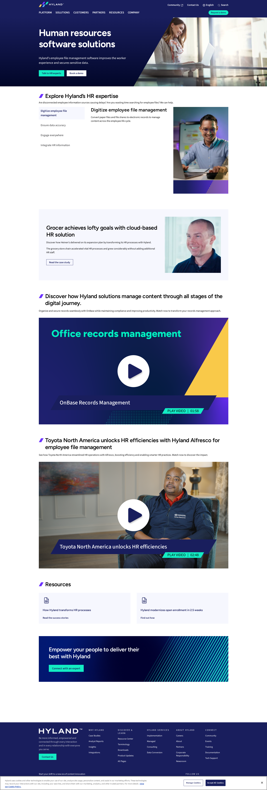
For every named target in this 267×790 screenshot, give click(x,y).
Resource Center (125, 738)
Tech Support (211, 758)
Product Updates (126, 755)
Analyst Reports (96, 741)
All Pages (122, 761)
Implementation (154, 735)
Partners (180, 747)
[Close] (262, 782)
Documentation (212, 752)
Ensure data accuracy (53, 125)
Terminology (124, 744)
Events (208, 741)
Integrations (94, 752)
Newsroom (181, 761)
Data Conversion (154, 752)
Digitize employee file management (54, 113)
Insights (92, 747)
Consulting (152, 747)
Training (209, 747)
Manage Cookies (193, 782)
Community (210, 735)
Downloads (123, 750)
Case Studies (94, 735)
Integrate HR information (55, 145)
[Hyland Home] (51, 5)
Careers (179, 735)
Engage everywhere (52, 135)
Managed (151, 741)
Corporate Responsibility (182, 754)
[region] (133, 783)
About (179, 741)
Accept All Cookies (215, 782)
